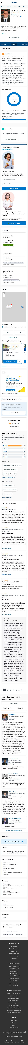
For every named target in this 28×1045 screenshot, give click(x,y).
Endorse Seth (14, 703)
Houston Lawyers (14, 973)
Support (14, 1025)
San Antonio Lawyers (14, 983)
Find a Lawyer (14, 946)
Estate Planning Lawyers (14, 1003)
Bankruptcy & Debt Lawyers (14, 993)
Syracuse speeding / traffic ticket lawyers (13, 934)
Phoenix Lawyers (14, 980)
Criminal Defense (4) (9, 474)
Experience (24, 44)
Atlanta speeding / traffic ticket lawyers (12, 931)
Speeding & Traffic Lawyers (14, 1012)
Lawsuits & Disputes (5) (10, 469)
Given (20, 708)
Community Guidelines (13, 1034)
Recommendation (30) (10, 489)
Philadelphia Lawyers (14, 978)
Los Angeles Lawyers (14, 968)
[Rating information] (20, 16)
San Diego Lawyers (14, 985)
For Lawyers (14, 958)
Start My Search (14, 188)
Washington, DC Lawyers (14, 975)
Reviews (14, 44)
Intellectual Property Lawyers (14, 1010)
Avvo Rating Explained (14, 1027)
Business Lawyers (14, 995)
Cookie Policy (21, 1032)
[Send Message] (7, 332)
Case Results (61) (8, 485)
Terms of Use (5, 1032)
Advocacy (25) (8, 494)
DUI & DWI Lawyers (14, 1000)
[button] (22, 307)
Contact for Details (11, 139)
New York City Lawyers (14, 966)
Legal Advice (14, 951)
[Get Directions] (20, 332)
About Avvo (14, 1020)
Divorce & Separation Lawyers (14, 1007)
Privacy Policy (13, 1032)
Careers (14, 1022)
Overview (3, 44)
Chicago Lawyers (14, 971)
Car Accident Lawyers (14, 1005)
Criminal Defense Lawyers (14, 998)
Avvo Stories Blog (14, 956)
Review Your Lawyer (14, 948)
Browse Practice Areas (14, 953)
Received (7, 708)
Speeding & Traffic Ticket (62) (12, 465)
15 (21, 690)
